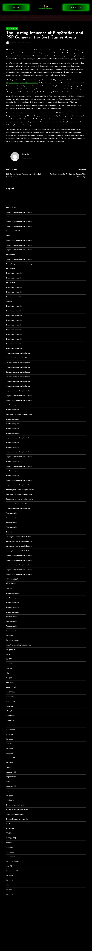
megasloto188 (11, 772)
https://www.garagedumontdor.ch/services (22, 83)
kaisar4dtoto (10, 697)
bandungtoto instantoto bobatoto (19, 537)
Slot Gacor (10, 828)
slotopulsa (9, 748)
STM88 (8, 217)
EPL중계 (9, 833)
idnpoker (9, 843)
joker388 (9, 885)
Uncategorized (12, 28)
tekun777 (9, 673)
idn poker (9, 847)
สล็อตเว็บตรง (11, 584)
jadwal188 (9, 763)
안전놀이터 (10, 800)
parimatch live (11, 207)
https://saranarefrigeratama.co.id (18, 645)
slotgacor (9, 635)
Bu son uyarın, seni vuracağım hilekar (20, 414)
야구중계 (9, 678)
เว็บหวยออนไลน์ (12, 579)
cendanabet (10, 716)
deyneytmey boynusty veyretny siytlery (20, 264)
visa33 (8, 767)
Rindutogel (10, 683)
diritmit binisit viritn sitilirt (15, 805)
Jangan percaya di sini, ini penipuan (19, 212)
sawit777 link (10, 701)
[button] (27, 159)
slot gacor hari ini (12, 640)
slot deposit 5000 (13, 231)
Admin (25, 154)
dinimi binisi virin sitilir (14, 273)
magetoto (9, 734)
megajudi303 (11, 786)
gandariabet (10, 254)
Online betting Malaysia (15, 814)
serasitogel (10, 706)
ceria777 (9, 664)
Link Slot (9, 668)
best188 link (10, 692)
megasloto (10, 791)
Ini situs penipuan (12, 405)
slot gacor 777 (11, 650)
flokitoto (9, 532)
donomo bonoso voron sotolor (17, 819)
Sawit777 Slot (11, 687)
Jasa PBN (9, 866)
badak (8, 236)
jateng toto (10, 711)
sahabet (9, 301)
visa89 (8, 781)
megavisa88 (10, 758)
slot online (9, 890)
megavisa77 (10, 753)
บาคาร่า (9, 588)
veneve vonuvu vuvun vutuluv (17, 810)
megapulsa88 (11, 777)
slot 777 (9, 654)
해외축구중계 (11, 838)
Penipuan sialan (11, 513)
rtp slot (8, 824)
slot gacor (9, 739)
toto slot (9, 744)
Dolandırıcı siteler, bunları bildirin (18, 353)
